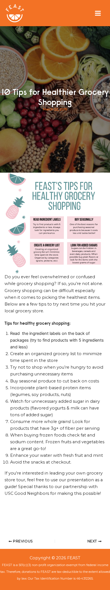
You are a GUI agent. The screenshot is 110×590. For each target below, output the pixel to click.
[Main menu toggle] (97, 13)
